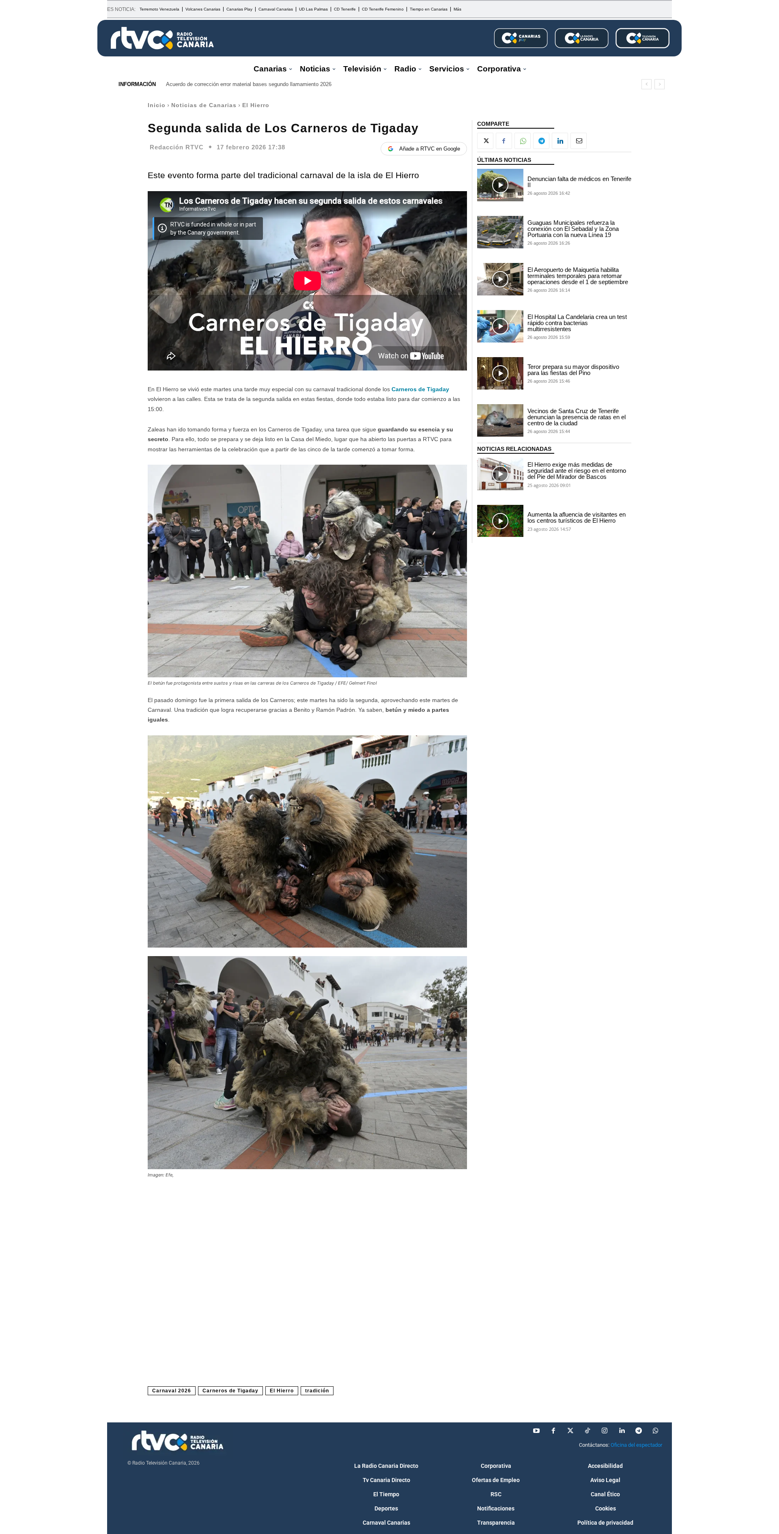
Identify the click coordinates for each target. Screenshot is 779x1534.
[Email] (578, 141)
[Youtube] (536, 1430)
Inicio (157, 105)
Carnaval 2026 (171, 1391)
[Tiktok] (587, 1430)
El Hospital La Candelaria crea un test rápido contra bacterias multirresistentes (577, 322)
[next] (659, 84)
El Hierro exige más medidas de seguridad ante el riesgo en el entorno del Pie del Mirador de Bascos (576, 470)
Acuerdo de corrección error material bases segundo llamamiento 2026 (248, 84)
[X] (485, 141)
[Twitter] (570, 1430)
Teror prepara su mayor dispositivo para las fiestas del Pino (573, 369)
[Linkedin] (560, 141)
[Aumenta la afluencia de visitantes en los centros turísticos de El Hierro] (500, 521)
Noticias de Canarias (204, 105)
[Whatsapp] (655, 1430)
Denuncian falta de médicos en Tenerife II (579, 181)
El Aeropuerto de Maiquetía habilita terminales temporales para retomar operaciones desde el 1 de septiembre (577, 275)
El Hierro (255, 105)
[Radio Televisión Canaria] (162, 38)
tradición (317, 1391)
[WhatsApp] (522, 141)
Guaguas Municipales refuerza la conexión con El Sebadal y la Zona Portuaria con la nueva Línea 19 (573, 228)
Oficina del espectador (636, 1445)
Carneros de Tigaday (420, 389)
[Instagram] (604, 1430)
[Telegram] (541, 141)
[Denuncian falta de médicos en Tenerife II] (500, 185)
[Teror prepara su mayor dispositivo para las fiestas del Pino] (500, 373)
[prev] (646, 84)
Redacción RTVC (177, 147)
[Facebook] (504, 141)
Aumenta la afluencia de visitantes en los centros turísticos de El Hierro (576, 517)
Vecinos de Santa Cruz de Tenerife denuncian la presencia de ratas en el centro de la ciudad (576, 417)
